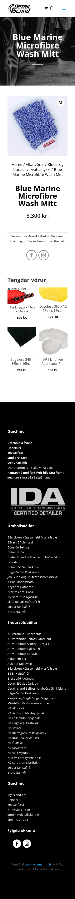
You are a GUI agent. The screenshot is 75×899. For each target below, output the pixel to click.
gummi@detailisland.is (24, 815)
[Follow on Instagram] (43, 255)
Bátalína (57, 236)
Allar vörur (35, 164)
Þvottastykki (40, 169)
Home (17, 164)
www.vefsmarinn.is (38, 864)
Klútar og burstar (36, 241)
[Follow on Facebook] (31, 255)
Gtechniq (15, 241)
